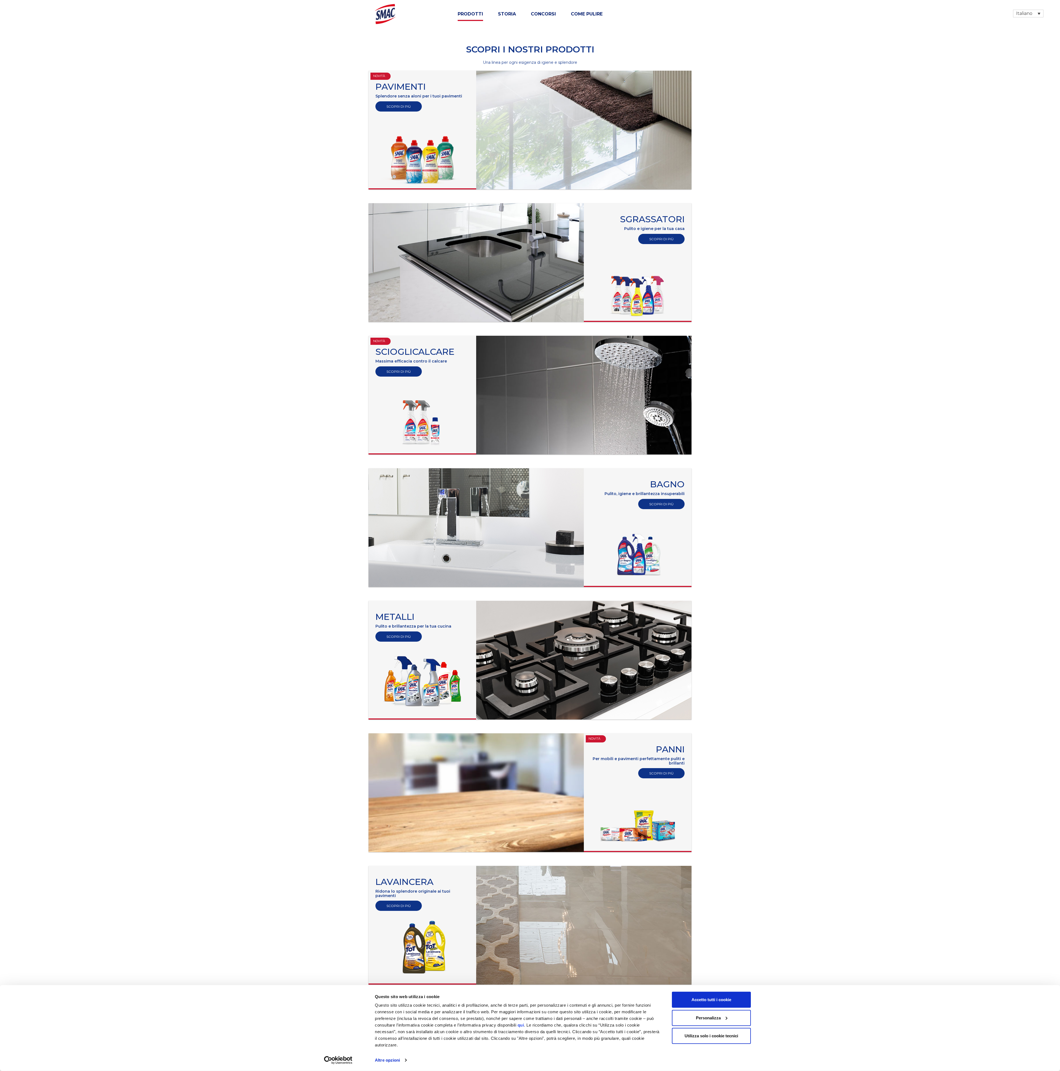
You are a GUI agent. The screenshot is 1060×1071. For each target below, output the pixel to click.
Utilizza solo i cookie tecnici (711, 1035)
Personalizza (708, 1017)
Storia (507, 14)
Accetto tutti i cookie (711, 999)
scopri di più (398, 106)
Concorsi (543, 14)
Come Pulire (587, 14)
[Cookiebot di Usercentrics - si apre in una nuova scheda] (338, 1060)
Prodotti (470, 14)
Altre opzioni (387, 1060)
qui (521, 1025)
